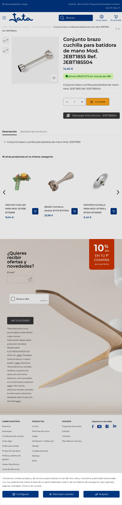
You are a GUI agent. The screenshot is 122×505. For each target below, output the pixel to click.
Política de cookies (32, 486)
